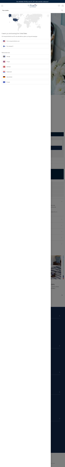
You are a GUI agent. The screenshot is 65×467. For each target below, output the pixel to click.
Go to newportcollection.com (13, 41)
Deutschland (9, 77)
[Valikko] (2, 5)
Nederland (9, 72)
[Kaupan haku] (62, 10)
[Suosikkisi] (59, 5)
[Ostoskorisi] (62, 5)
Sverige (8, 56)
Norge (8, 61)
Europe (8, 82)
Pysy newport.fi (10, 46)
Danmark (9, 66)
